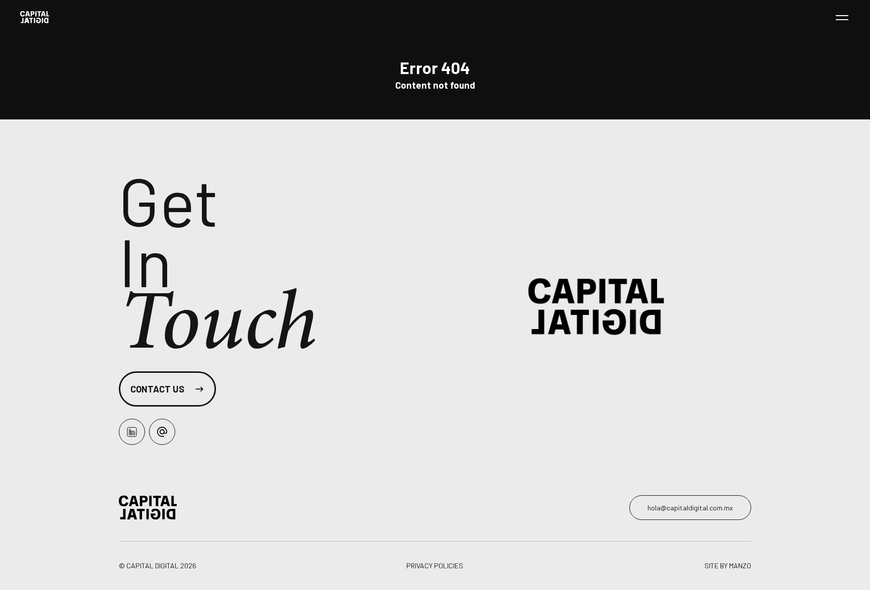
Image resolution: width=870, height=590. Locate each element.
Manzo (740, 565)
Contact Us (157, 389)
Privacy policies (434, 566)
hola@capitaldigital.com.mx (690, 507)
